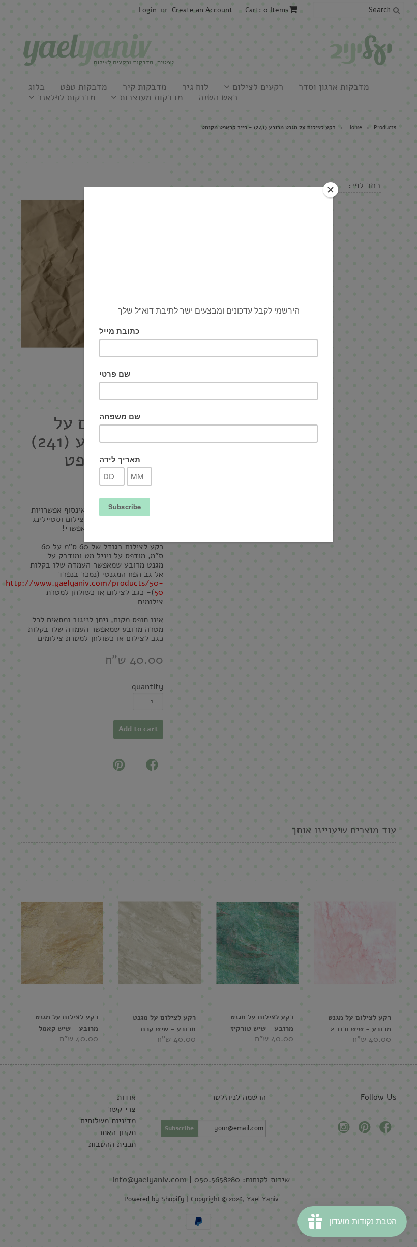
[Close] (330, 189)
